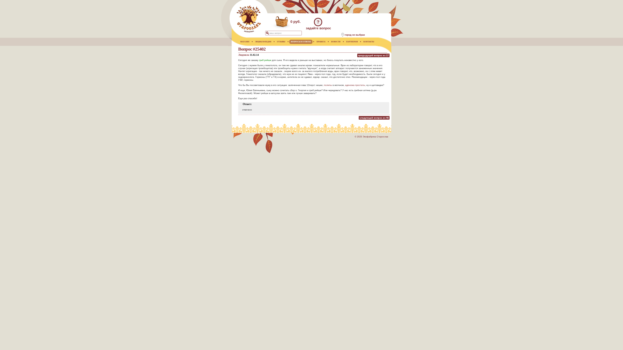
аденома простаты (355, 85)
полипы (328, 85)
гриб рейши (265, 60)
